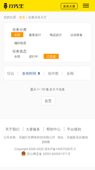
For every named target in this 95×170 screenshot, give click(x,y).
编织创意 (20, 43)
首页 (22, 17)
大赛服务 (33, 129)
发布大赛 (69, 6)
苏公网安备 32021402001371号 (48, 153)
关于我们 (12, 129)
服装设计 (35, 34)
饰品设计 (56, 34)
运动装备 (76, 34)
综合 (10, 73)
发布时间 (29, 73)
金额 (70, 73)
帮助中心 (53, 129)
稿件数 (53, 73)
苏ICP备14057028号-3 (60, 149)
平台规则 (74, 129)
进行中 (33, 56)
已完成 (51, 56)
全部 (17, 34)
